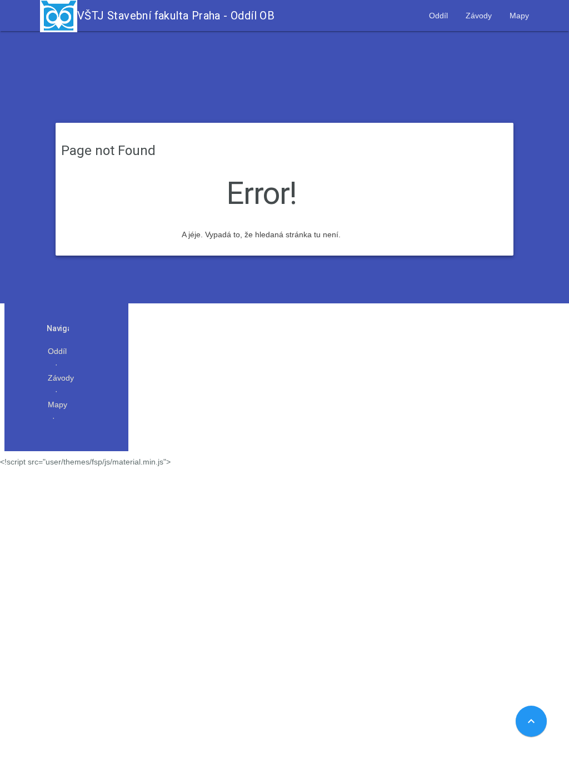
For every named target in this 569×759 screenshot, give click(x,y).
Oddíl (438, 15)
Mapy (519, 15)
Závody (479, 15)
